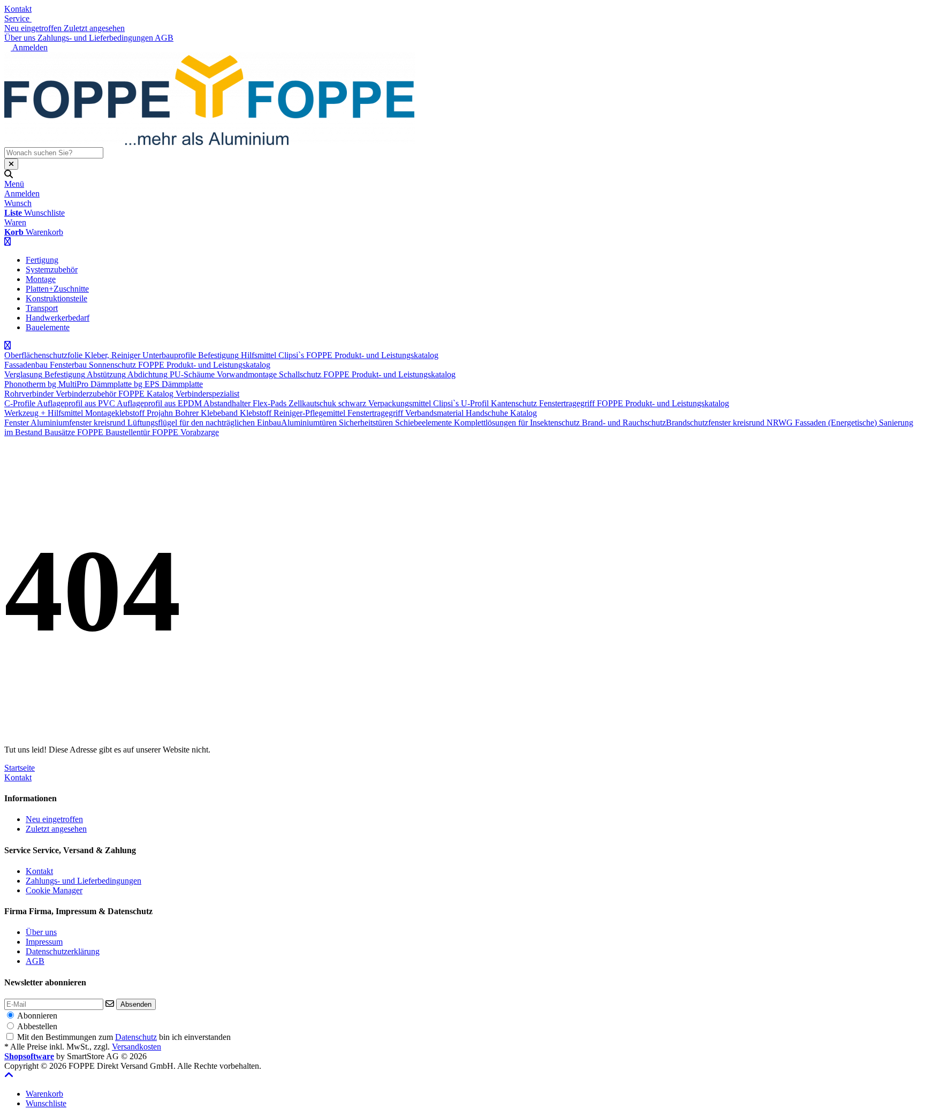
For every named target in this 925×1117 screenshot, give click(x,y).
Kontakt (18, 8)
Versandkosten (136, 1046)
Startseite (19, 767)
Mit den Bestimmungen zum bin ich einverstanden (124, 1037)
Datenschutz (136, 1037)
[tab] (44, 1093)
